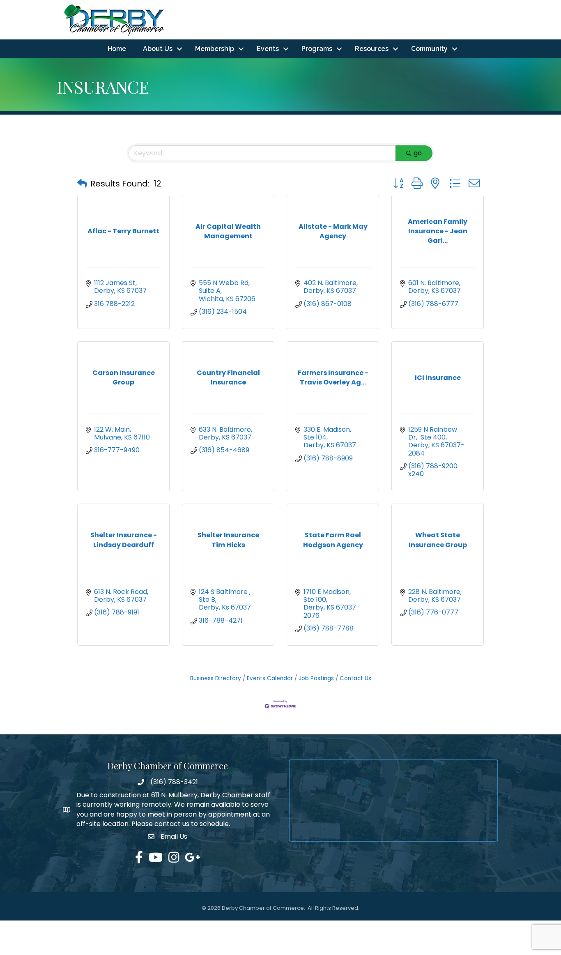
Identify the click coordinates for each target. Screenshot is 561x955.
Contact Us (355, 678)
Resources (372, 49)
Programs (316, 49)
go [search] (418, 153)
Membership (214, 49)
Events (268, 49)
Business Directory (215, 678)
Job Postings (316, 678)
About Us (157, 49)
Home (117, 49)
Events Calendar (270, 678)
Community (429, 49)
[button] (82, 183)
